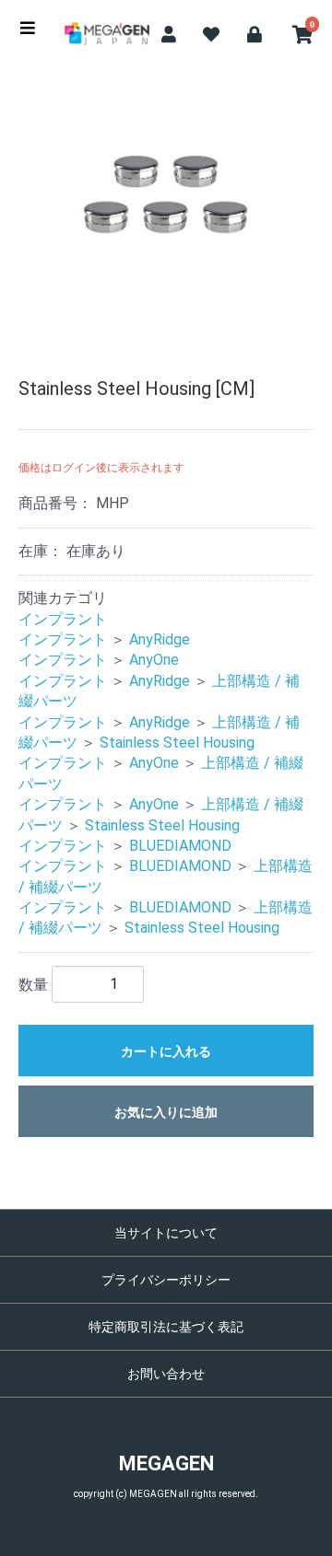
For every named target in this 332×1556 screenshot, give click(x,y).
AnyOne (154, 659)
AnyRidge (159, 639)
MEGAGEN (166, 1463)
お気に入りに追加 (166, 1112)
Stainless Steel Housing (177, 742)
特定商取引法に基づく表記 (166, 1326)
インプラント (62, 619)
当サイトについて (166, 1232)
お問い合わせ (166, 1373)
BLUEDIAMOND (180, 845)
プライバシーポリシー (166, 1279)
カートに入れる (166, 1051)
